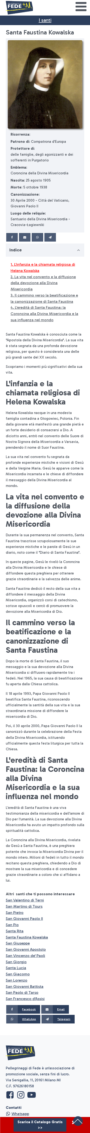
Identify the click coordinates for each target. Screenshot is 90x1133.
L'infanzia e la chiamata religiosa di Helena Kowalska (43, 267)
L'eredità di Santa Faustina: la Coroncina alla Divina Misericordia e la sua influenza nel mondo (44, 313)
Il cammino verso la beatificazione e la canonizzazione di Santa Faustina (44, 298)
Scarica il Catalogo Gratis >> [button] (40, 1125)
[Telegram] (50, 237)
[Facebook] (12, 237)
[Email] (24, 237)
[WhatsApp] (37, 237)
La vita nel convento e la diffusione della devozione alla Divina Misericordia (43, 283)
